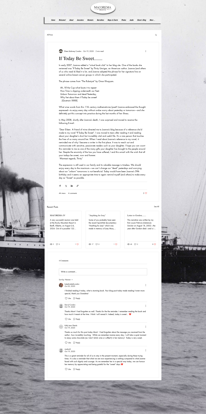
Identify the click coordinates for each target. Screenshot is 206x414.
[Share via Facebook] (60, 186)
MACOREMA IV (57, 215)
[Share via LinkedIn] (72, 186)
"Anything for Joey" (97, 215)
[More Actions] (145, 285)
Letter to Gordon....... (136, 215)
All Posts (50, 35)
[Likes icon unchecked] (66, 298)
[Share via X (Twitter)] (66, 186)
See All (156, 206)
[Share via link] (77, 186)
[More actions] (145, 51)
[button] (156, 35)
